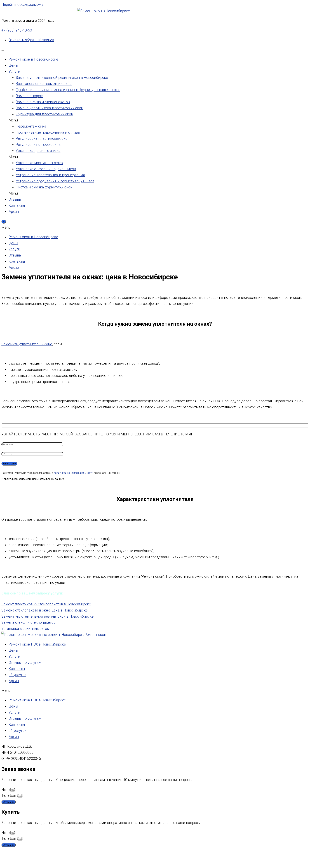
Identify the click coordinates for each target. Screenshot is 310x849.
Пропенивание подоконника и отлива (48, 132)
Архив (14, 211)
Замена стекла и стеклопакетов (43, 102)
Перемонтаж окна (31, 126)
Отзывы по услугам (25, 662)
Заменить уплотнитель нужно (26, 344)
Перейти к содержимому (22, 4)
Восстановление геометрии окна (44, 83)
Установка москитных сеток (39, 163)
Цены (13, 65)
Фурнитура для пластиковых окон (44, 114)
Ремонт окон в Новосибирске (33, 59)
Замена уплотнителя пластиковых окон (49, 108)
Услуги (14, 71)
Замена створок (29, 96)
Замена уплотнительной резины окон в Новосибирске (62, 77)
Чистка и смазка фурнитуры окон (44, 187)
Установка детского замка (38, 150)
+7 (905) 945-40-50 (16, 30)
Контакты (17, 205)
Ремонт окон (95, 634)
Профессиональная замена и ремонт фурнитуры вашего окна (68, 90)
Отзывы (15, 199)
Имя (5, 789)
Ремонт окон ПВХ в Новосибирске (37, 644)
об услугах (17, 675)
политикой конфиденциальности (73, 472)
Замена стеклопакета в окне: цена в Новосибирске (44, 610)
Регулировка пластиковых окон (43, 138)
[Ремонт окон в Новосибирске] (104, 11)
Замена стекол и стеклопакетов (28, 622)
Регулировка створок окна (38, 144)
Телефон (9, 795)
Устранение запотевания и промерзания (50, 175)
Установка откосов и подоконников (46, 169)
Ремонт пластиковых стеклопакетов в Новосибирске (46, 604)
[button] (107, 120)
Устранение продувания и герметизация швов (55, 181)
